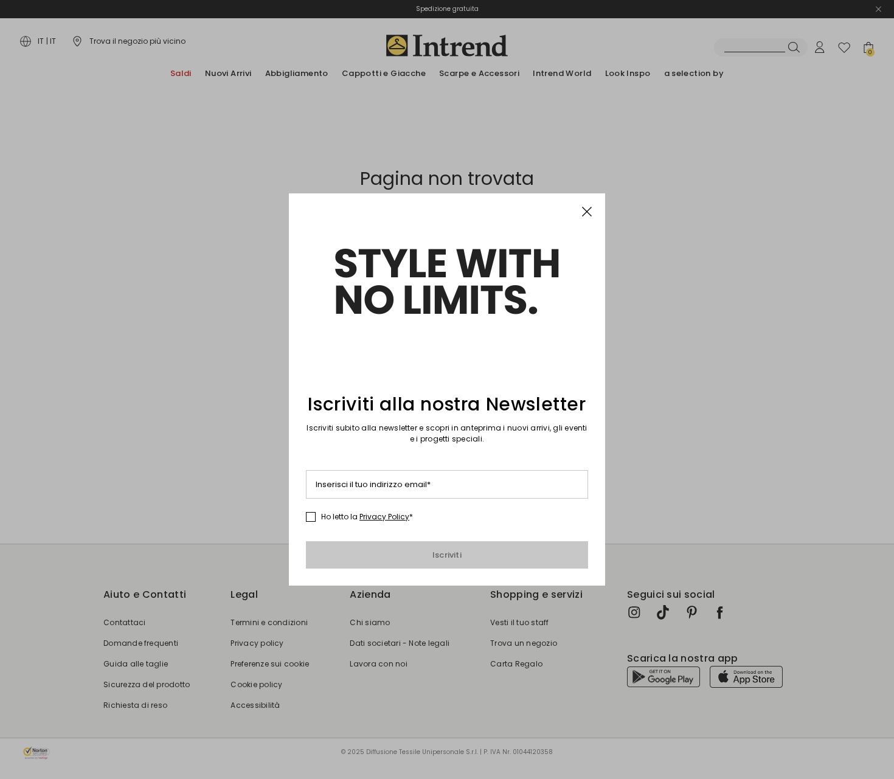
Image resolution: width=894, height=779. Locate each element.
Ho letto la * (367, 517)
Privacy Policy (384, 516)
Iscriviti (447, 555)
